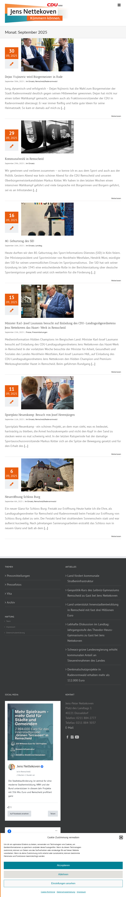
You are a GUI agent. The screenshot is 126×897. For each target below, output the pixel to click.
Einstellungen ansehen (63, 883)
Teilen (52, 813)
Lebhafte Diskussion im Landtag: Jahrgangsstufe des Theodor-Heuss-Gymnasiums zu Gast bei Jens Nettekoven (90, 632)
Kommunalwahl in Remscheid (24, 159)
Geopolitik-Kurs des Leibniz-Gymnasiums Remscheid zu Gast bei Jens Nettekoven (93, 592)
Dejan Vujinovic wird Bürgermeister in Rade (34, 77)
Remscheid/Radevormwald (46, 81)
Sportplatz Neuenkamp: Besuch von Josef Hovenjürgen (40, 415)
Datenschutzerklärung (66, 892)
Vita (9, 593)
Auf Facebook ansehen (19, 813)
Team (8, 621)
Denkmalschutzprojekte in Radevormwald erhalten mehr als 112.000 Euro (88, 674)
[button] (121, 837)
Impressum (81, 892)
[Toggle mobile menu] (119, 5)
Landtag (38, 245)
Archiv (11, 602)
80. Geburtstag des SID (19, 241)
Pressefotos (14, 584)
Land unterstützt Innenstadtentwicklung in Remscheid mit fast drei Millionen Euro (92, 609)
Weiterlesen (116, 116)
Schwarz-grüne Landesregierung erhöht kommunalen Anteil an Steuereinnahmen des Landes (92, 655)
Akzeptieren (63, 865)
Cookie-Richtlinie (48, 892)
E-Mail (69, 727)
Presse (28, 332)
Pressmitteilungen (39, 332)
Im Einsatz (30, 81)
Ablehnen (63, 874)
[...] (63, 108)
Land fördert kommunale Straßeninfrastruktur (83, 578)
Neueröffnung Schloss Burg (22, 497)
